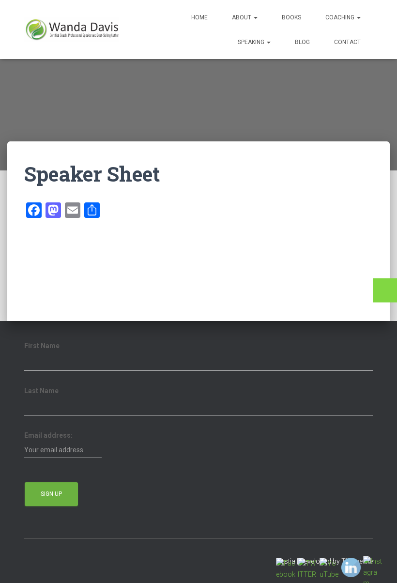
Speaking (252, 42)
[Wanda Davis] (71, 29)
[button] (255, 17)
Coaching (340, 17)
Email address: (48, 435)
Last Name (41, 391)
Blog (302, 42)
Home (199, 17)
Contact (347, 42)
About (242, 17)
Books (291, 17)
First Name (42, 346)
